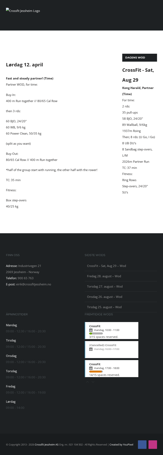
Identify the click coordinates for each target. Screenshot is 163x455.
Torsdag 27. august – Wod (105, 286)
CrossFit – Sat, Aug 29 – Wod (106, 266)
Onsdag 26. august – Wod (104, 297)
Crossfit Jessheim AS (46, 444)
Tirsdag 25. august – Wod (104, 307)
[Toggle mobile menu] (155, 21)
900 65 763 (26, 278)
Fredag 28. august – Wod (104, 276)
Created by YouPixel (121, 444)
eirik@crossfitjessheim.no (33, 284)
